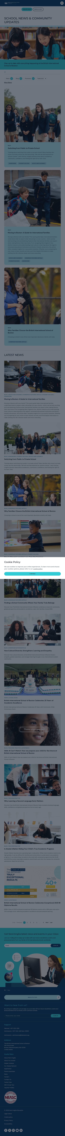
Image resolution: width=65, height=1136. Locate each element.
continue (32, 573)
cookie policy (37, 569)
